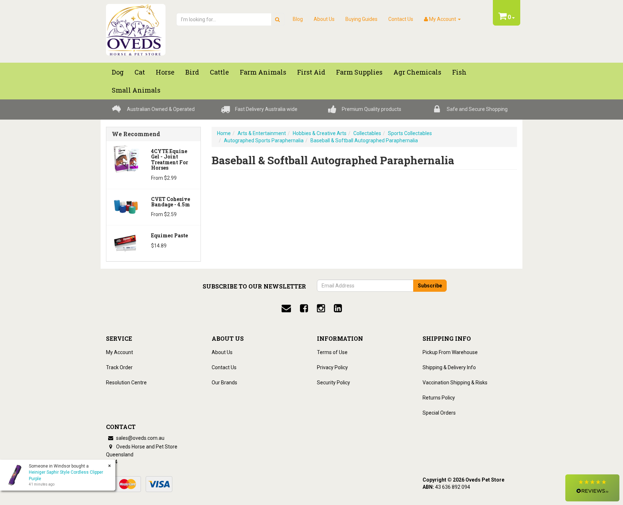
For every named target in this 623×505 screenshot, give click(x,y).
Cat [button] (139, 72)
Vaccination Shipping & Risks (455, 382)
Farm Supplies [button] (359, 72)
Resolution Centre (126, 382)
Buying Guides (361, 19)
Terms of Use (332, 352)
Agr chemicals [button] (417, 72)
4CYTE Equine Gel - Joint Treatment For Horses (169, 159)
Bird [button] (192, 72)
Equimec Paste (169, 235)
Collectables (367, 133)
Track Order (119, 367)
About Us (324, 19)
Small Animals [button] (136, 90)
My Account (119, 352)
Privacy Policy (332, 367)
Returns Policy (439, 398)
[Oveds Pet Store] (135, 27)
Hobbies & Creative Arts (319, 133)
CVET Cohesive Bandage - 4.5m (170, 202)
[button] (592, 487)
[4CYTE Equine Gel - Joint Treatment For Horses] (126, 158)
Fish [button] (459, 72)
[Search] (277, 19)
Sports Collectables (410, 133)
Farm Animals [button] (263, 72)
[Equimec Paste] (126, 243)
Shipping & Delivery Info (449, 367)
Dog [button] (118, 72)
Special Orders (439, 413)
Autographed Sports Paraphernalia (264, 140)
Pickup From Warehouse (450, 352)
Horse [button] (165, 72)
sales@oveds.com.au (139, 438)
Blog (298, 19)
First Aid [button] (311, 72)
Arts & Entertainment (262, 133)
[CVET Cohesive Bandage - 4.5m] (126, 206)
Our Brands (224, 382)
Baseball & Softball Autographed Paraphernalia (364, 140)
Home (224, 133)
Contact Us (400, 19)
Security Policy (333, 382)
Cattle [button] (219, 72)
